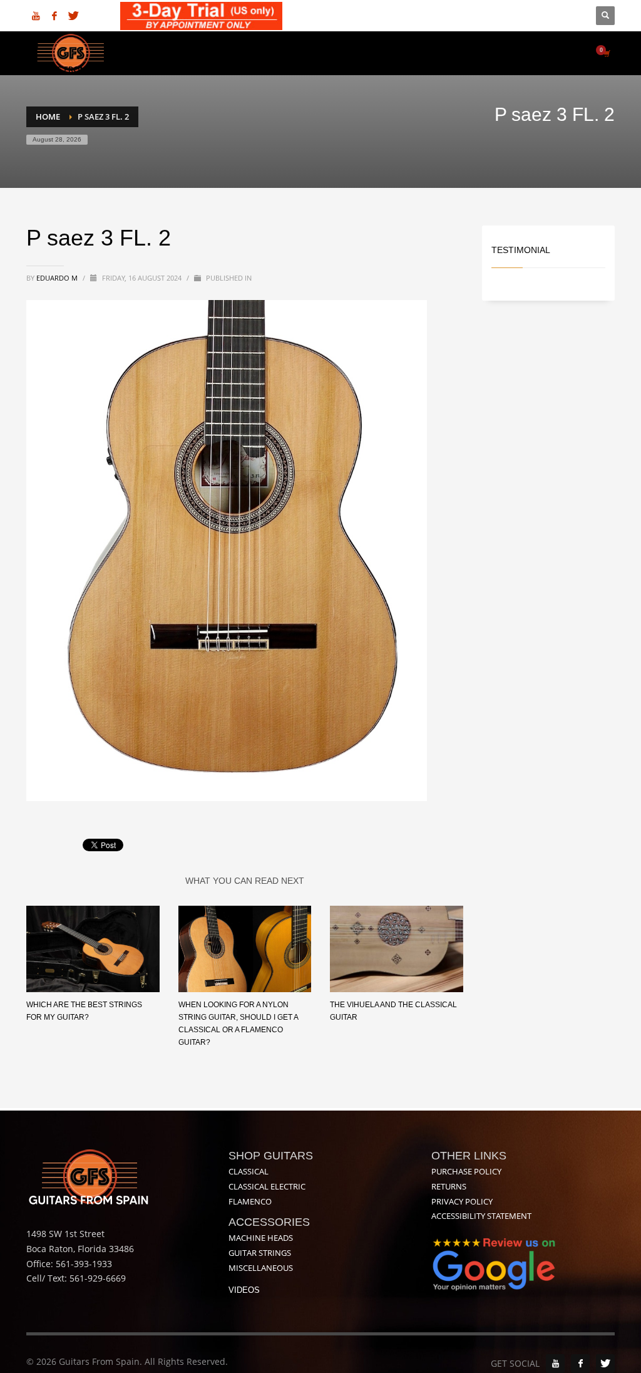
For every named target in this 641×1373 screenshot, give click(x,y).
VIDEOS (244, 1290)
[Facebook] (54, 15)
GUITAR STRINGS (259, 1252)
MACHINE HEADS (260, 1237)
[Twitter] (73, 15)
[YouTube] (555, 1363)
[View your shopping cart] (606, 53)
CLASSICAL (248, 1171)
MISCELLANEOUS (260, 1267)
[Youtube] (35, 15)
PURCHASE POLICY (466, 1171)
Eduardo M (57, 277)
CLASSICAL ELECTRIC (266, 1186)
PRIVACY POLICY (462, 1201)
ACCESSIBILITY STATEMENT (481, 1215)
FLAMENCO (250, 1201)
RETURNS (448, 1186)
